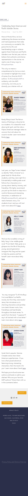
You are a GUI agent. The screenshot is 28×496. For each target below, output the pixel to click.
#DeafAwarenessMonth (10, 198)
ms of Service (21, 462)
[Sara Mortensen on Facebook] (14, 398)
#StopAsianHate (7, 64)
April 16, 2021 (17, 32)
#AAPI (20, 76)
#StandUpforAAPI (16, 79)
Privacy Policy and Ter (9, 462)
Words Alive (6, 32)
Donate (22, 392)
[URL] (16, 398)
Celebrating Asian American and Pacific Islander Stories (14, 27)
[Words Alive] (11, 398)
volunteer (7, 402)
